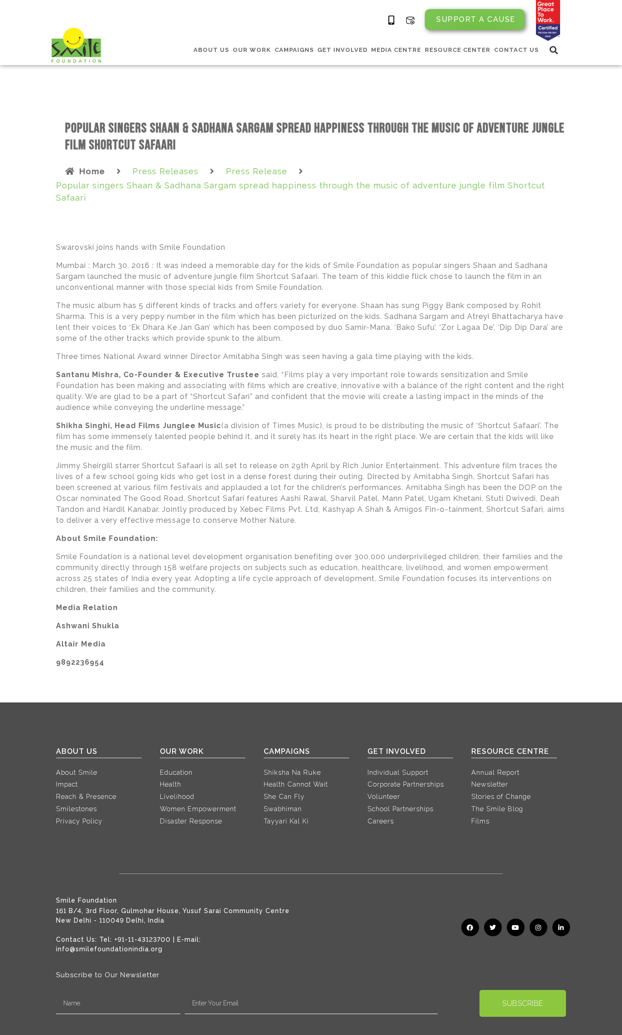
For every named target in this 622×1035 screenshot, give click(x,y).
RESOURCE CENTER (457, 49)
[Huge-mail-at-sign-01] (410, 20)
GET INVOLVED (342, 49)
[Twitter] (493, 927)
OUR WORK (252, 49)
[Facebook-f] (470, 927)
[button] (553, 49)
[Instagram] (538, 927)
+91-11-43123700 (142, 939)
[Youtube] (516, 927)
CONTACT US (516, 49)
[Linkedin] (561, 927)
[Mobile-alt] (391, 20)
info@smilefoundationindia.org (109, 949)
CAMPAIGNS (294, 49)
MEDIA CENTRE (396, 49)
